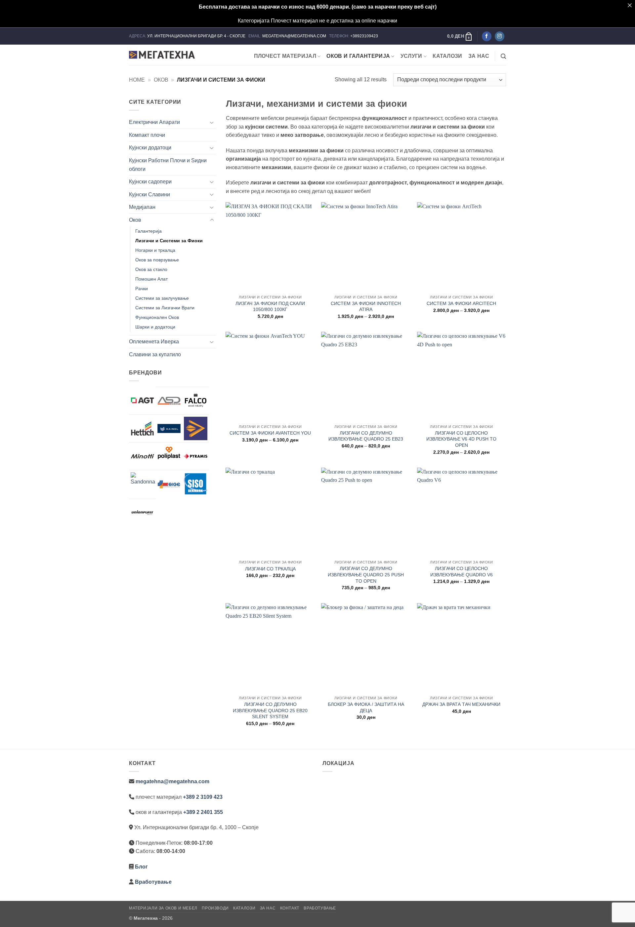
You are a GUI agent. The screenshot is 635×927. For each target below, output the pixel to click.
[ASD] (169, 400)
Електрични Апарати (154, 122)
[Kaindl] (169, 428)
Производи (215, 908)
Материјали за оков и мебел (163, 908)
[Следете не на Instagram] (499, 36)
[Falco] (195, 400)
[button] (460, 36)
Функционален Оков (157, 317)
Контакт (289, 908)
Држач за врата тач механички (461, 704)
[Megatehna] (195, 428)
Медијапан (142, 207)
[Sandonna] (143, 484)
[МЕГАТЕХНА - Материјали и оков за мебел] (162, 55)
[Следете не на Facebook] (486, 36)
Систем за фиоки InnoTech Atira (366, 306)
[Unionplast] (142, 512)
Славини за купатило (155, 354)
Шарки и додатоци (155, 326)
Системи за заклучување (162, 298)
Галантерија (148, 231)
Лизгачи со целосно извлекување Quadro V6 (461, 571)
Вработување (153, 882)
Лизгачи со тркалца (270, 568)
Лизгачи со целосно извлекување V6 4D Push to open (461, 439)
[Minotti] (142, 456)
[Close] (629, 5)
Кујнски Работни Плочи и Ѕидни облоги (168, 165)
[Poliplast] (169, 453)
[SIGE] (169, 484)
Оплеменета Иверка (154, 341)
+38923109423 (364, 36)
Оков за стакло (151, 269)
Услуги (411, 56)
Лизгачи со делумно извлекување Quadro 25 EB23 (365, 436)
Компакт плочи (147, 135)
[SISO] (195, 484)
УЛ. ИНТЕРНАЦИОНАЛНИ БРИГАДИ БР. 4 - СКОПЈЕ (196, 36)
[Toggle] (212, 122)
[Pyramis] (195, 456)
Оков (161, 80)
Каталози (447, 56)
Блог (141, 866)
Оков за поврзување (157, 259)
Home (137, 80)
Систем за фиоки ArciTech (461, 303)
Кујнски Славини (149, 194)
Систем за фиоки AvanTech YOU (270, 433)
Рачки (141, 288)
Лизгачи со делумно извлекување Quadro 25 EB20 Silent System (270, 710)
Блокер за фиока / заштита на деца (366, 707)
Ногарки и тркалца (155, 250)
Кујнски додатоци (150, 147)
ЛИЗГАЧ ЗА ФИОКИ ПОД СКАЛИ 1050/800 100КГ (270, 306)
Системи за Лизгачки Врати (164, 307)
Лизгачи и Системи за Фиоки (169, 240)
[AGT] (142, 400)
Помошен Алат (151, 279)
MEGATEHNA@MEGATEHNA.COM (294, 36)
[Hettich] (142, 428)
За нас (478, 56)
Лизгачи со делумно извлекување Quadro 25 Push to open (366, 574)
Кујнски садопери (150, 181)
